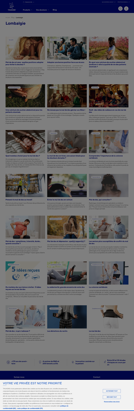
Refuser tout (112, 397)
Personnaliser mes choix (112, 401)
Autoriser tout (112, 391)
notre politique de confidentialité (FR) (30, 408)
